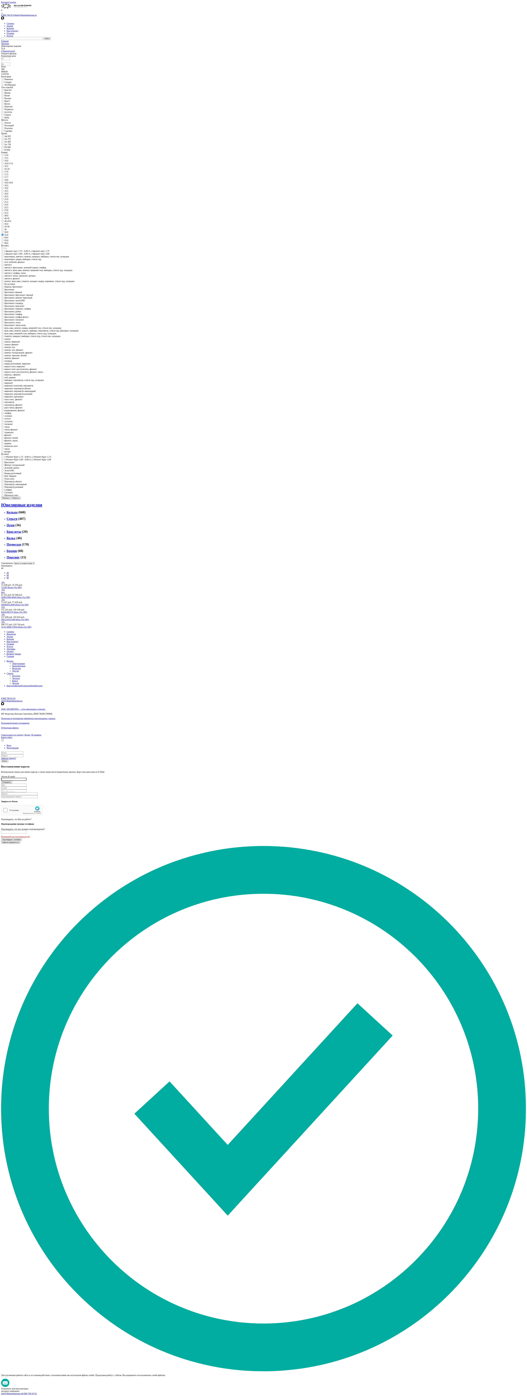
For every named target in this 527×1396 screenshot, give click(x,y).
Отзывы (10, 33)
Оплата (10, 651)
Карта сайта (6, 737)
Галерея (10, 656)
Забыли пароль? (8, 758)
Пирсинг (13, 557)
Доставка (11, 649)
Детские (16, 678)
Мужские (16, 668)
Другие (15, 671)
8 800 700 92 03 (8, 15)
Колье (11, 538)
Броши (12, 551)
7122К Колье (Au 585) (11, 587)
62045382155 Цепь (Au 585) (14, 612)
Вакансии (11, 634)
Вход (9, 745)
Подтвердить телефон (11, 839)
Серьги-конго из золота (12, 735)
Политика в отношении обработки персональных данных (28, 718)
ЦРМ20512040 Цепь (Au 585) (15, 605)
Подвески (14, 544)
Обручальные (18, 663)
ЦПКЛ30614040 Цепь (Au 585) (15, 597)
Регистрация (12, 748)
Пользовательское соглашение (15, 723)
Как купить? (12, 31)
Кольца (12, 512)
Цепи (11, 525)
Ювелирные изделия (21, 504)
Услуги (10, 36)
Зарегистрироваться (10, 842)
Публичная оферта (10, 728)
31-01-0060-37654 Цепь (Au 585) (16, 627)
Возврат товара (14, 654)
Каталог (5, 2)
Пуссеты (16, 676)
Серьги (12, 518)
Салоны (12, 2)
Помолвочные (18, 666)
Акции (10, 26)
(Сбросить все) (8, 51)
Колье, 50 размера (33, 735)
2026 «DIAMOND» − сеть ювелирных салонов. (23, 709)
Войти (4, 761)
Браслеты (14, 531)
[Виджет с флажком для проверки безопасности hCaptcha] (22, 810)
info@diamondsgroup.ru (26, 15)
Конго (15, 681)
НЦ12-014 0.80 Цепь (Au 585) (15, 619)
